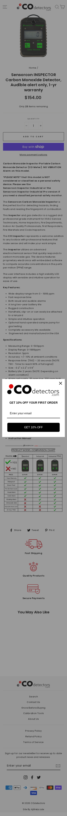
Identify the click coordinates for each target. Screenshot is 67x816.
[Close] (60, 383)
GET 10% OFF (33, 427)
